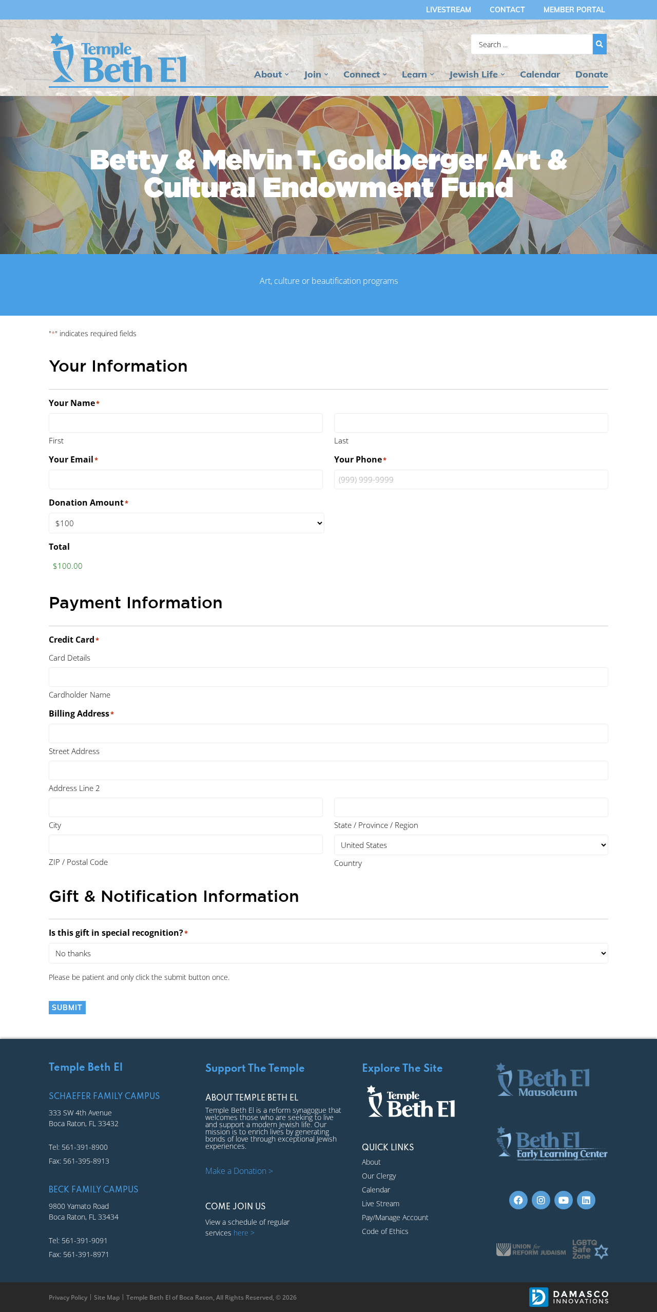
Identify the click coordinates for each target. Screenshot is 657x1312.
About (268, 74)
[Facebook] (518, 1200)
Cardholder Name (79, 694)
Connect (361, 74)
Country (348, 863)
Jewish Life (473, 74)
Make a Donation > (239, 1170)
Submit (67, 1007)
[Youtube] (563, 1200)
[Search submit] (600, 44)
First (56, 440)
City (55, 825)
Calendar (540, 74)
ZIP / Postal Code (78, 862)
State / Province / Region (376, 825)
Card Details (69, 657)
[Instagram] (541, 1200)
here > (244, 1233)
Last (341, 440)
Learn (414, 74)
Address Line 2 (74, 788)
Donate (591, 74)
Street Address (74, 751)
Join (312, 74)
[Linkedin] (586, 1200)
